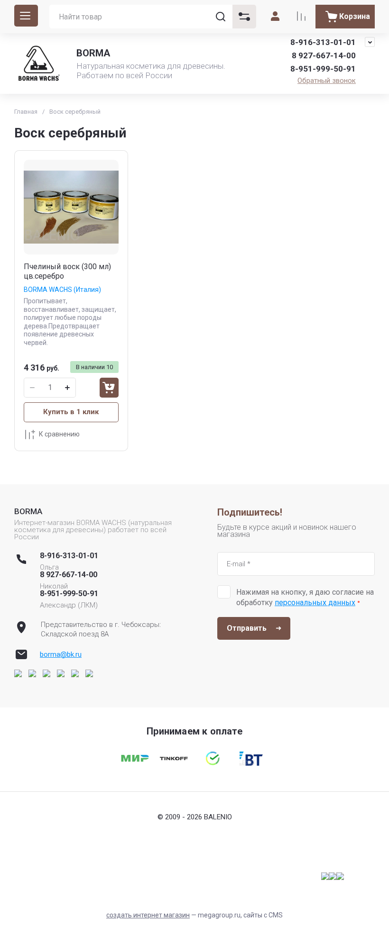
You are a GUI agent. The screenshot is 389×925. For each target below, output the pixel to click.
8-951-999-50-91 (323, 68)
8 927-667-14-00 (324, 55)
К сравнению (59, 434)
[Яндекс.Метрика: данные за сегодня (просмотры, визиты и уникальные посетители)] (332, 876)
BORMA (93, 53)
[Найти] (220, 16)
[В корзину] (109, 388)
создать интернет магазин (148, 915)
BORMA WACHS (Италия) (62, 289)
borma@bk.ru (61, 654)
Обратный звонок (326, 80)
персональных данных (315, 602)
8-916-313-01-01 (323, 42)
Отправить (247, 628)
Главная (25, 111)
